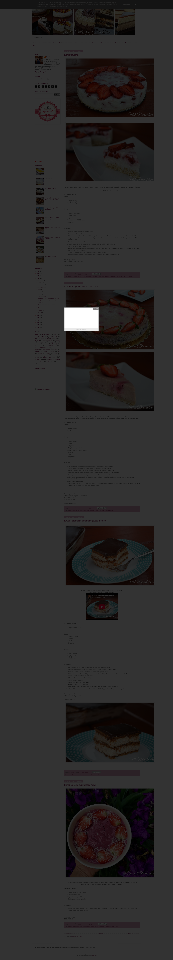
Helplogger (84, 329)
